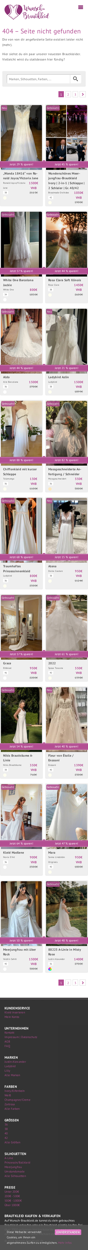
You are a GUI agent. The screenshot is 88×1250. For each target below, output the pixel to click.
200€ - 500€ (12, 1196)
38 (6, 1129)
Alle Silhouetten (15, 1176)
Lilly (7, 1071)
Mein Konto (12, 1017)
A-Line (9, 1158)
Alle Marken (12, 1075)
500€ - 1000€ (13, 1201)
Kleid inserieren (15, 1012)
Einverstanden (68, 1232)
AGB (7, 1041)
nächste (83, 94)
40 (6, 1133)
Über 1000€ (12, 1205)
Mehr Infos (65, 1243)
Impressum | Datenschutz (21, 1037)
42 (6, 1138)
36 (6, 1124)
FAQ (7, 1046)
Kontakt (9, 1032)
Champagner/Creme (17, 1100)
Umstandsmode (15, 1171)
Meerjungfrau (13, 1167)
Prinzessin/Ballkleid (17, 1162)
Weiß (8, 1095)
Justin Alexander (15, 1062)
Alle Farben (12, 1109)
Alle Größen (13, 1142)
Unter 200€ (12, 1192)
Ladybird (10, 1066)
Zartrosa (10, 1104)
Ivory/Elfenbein (15, 1091)
